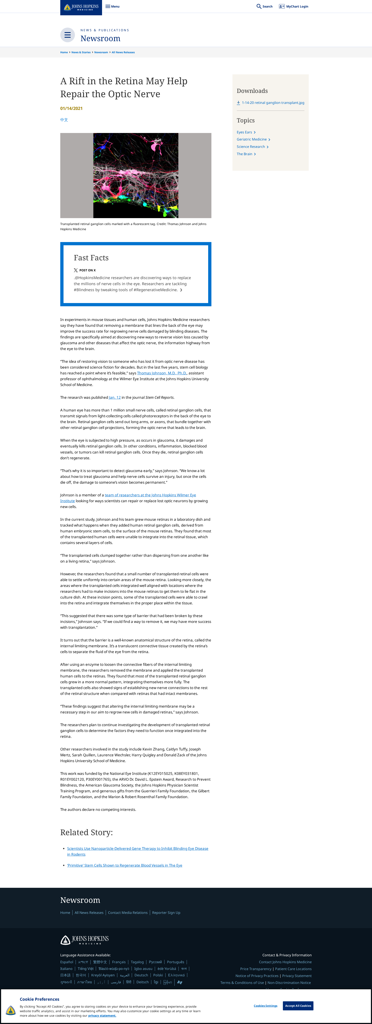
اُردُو (101, 982)
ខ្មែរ (156, 982)
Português (175, 962)
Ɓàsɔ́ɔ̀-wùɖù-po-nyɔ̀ (114, 968)
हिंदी (128, 981)
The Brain (244, 154)
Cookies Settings (265, 1006)
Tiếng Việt (85, 968)
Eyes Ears (244, 132)
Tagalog (137, 962)
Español (66, 962)
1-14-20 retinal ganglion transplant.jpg (273, 102)
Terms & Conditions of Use (242, 982)
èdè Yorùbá (167, 968)
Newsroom (101, 38)
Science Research (251, 146)
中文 (64, 119)
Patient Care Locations (293, 968)
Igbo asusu (143, 968)
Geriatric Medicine (252, 139)
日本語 (65, 975)
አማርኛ (83, 962)
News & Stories (81, 52)
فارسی (116, 982)
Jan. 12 (115, 397)
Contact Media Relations (128, 912)
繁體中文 (100, 962)
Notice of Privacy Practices (257, 975)
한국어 (81, 975)
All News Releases (123, 52)
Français (119, 962)
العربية (124, 975)
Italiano (66, 968)
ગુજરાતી (66, 982)
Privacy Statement (297, 975)
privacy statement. (102, 1015)
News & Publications (105, 30)
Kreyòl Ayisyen (103, 975)
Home (64, 52)
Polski (158, 975)
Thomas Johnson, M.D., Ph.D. (162, 373)
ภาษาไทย (84, 982)
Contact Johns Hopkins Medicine (285, 962)
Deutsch (141, 975)
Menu (112, 8)
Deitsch (142, 982)
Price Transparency (255, 968)
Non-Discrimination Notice (289, 982)
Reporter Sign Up (166, 912)
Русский (155, 961)
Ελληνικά (176, 974)
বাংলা (184, 968)
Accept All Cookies (298, 1006)
